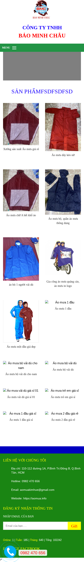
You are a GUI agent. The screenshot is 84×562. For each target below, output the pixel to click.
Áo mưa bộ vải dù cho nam (21, 374)
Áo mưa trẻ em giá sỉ (63, 397)
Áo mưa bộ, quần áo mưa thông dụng (63, 221)
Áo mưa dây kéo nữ (63, 155)
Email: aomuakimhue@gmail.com (32, 489)
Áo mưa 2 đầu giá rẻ (63, 419)
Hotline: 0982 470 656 (25, 481)
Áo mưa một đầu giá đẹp (21, 346)
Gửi (74, 526)
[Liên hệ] (10, 551)
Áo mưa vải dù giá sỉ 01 (21, 397)
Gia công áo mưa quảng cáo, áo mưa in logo (63, 283)
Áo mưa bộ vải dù (63, 369)
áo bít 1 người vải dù (21, 284)
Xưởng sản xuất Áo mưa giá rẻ (21, 149)
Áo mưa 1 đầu (63, 308)
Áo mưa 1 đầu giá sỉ (21, 419)
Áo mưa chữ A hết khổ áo (21, 215)
